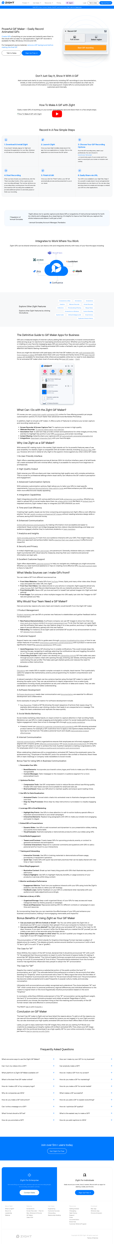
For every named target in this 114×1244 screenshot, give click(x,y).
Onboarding (51, 1213)
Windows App (95, 1211)
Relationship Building (54, 1215)
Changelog (72, 1211)
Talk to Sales (93, 3)
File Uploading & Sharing (74, 307)
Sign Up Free (105, 3)
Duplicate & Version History (85, 318)
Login (84, 3)
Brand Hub (72, 1222)
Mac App (93, 1208)
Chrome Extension (96, 1213)
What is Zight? (9, 1208)
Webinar (7, 1215)
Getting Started (74, 1208)
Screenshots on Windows (72, 311)
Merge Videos (89, 307)
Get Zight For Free (57, 1151)
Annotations (78, 300)
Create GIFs (6, 36)
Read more (78, 7)
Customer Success (54, 1211)
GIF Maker (30, 1215)
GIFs (47, 82)
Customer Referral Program (77, 1224)
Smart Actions (89, 315)
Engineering (51, 1208)
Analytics (62, 304)
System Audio (60, 315)
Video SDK (30, 1217)
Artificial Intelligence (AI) (74, 315)
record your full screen (85, 155)
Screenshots (89, 300)
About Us (8, 1211)
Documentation (74, 1219)
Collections (60, 307)
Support (71, 1215)
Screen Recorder (88, 304)
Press (71, 1217)
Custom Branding (88, 311)
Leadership (8, 1213)
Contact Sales (29, 1192)
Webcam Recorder (74, 304)
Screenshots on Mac (64, 300)
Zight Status (73, 1213)
